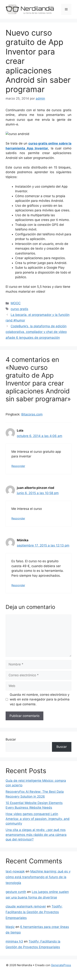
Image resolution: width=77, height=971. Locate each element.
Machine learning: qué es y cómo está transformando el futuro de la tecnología (38, 877)
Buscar (11, 739)
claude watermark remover (26, 906)
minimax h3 (14, 941)
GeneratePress (61, 965)
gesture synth (16, 892)
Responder (18, 466)
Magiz (10, 927)
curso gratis (19, 309)
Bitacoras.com (32, 414)
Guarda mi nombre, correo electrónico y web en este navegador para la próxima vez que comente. (40, 699)
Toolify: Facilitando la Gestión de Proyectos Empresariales (34, 912)
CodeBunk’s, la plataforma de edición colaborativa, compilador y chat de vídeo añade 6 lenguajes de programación (36, 331)
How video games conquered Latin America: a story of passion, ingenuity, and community (38, 818)
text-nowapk (15, 871)
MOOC (16, 303)
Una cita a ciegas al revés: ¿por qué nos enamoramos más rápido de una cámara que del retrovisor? (36, 834)
